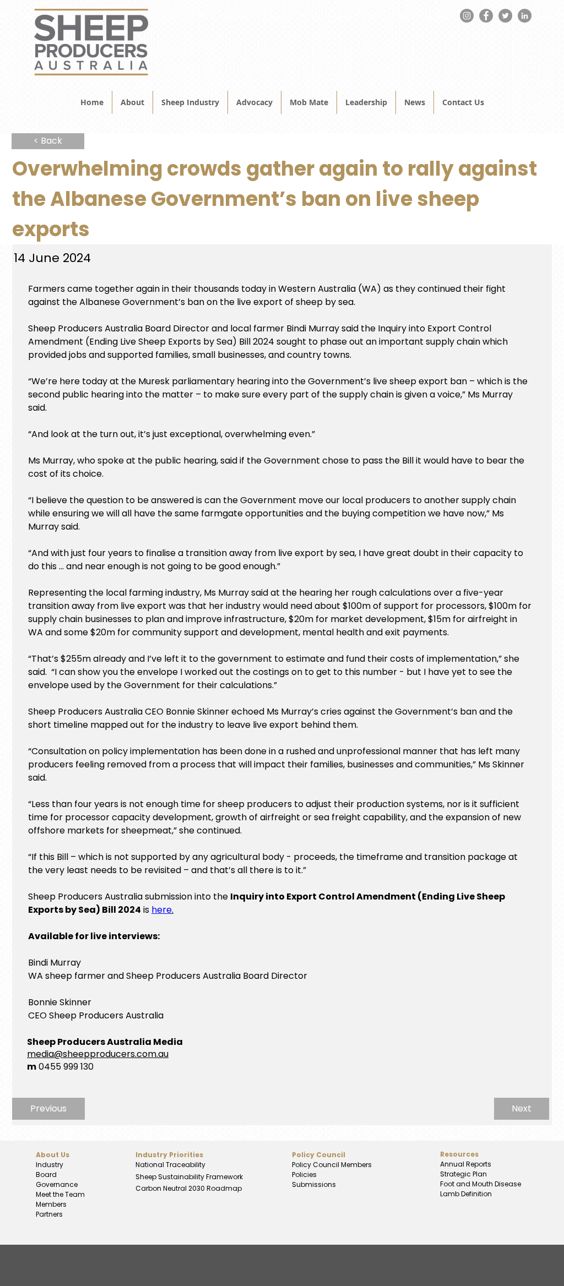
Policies (304, 1174)
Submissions (314, 1184)
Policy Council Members (332, 1164)
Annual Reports (465, 1164)
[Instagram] (467, 16)
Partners (49, 1214)
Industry (49, 1164)
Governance (57, 1184)
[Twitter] (505, 16)
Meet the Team (60, 1194)
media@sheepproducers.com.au (98, 1054)
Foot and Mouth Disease (480, 1184)
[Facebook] (486, 16)
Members (51, 1204)
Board (46, 1174)
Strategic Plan (462, 1174)
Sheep (146, 1176)
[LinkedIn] (525, 16)
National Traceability (170, 1164)
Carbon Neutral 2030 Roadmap (188, 1188)
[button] (414, 102)
